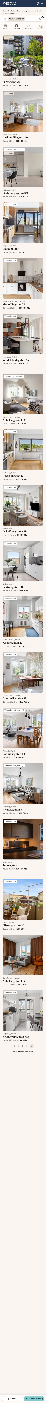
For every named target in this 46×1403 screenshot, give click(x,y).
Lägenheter (28, 11)
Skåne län (39, 11)
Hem (4, 11)
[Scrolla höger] (41, 27)
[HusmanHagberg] (9, 3)
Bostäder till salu (15, 11)
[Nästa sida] (32, 1046)
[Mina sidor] (38, 3)
